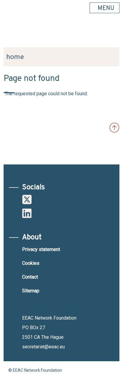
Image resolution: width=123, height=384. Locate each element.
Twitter (27, 199)
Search (112, 33)
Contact (30, 277)
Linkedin (27, 213)
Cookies (30, 263)
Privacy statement (41, 249)
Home (15, 57)
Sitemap (30, 291)
